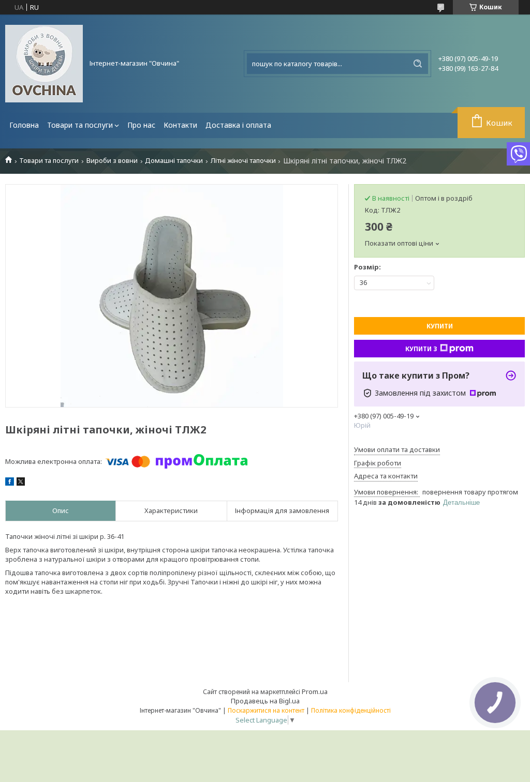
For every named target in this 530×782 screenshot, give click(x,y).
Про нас (141, 125)
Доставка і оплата (238, 125)
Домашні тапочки (174, 160)
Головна (24, 125)
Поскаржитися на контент (266, 710)
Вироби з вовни (112, 160)
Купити (439, 326)
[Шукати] (417, 63)
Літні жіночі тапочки (243, 160)
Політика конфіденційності (351, 710)
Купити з (421, 348)
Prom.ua (315, 691)
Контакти (180, 125)
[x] (21, 483)
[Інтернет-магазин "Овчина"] (44, 63)
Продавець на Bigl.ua (265, 700)
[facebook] (9, 483)
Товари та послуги (80, 125)
